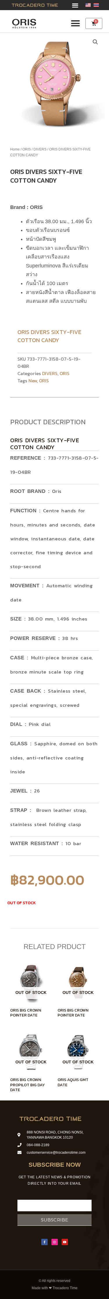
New (32, 380)
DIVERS (40, 149)
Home (15, 149)
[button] (75, 5)
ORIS (26, 149)
